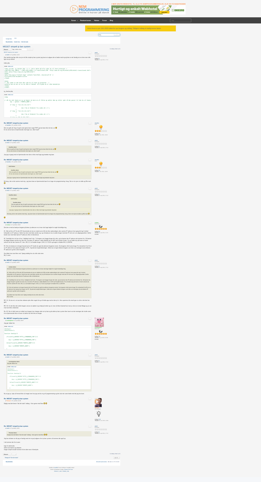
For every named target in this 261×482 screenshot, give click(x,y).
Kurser (73, 20)
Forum (104, 20)
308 (99, 133)
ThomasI (97, 407)
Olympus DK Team (68, 469)
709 (99, 336)
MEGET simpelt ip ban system (16, 46)
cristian (96, 222)
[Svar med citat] (90, 53)
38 (99, 58)
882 (99, 231)
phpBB (56, 467)
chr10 (96, 52)
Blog (111, 20)
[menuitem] (14, 38)
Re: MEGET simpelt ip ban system (16, 123)
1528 (99, 419)
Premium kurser (85, 20)
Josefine (97, 123)
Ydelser (96, 20)
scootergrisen (98, 327)
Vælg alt (10, 66)
